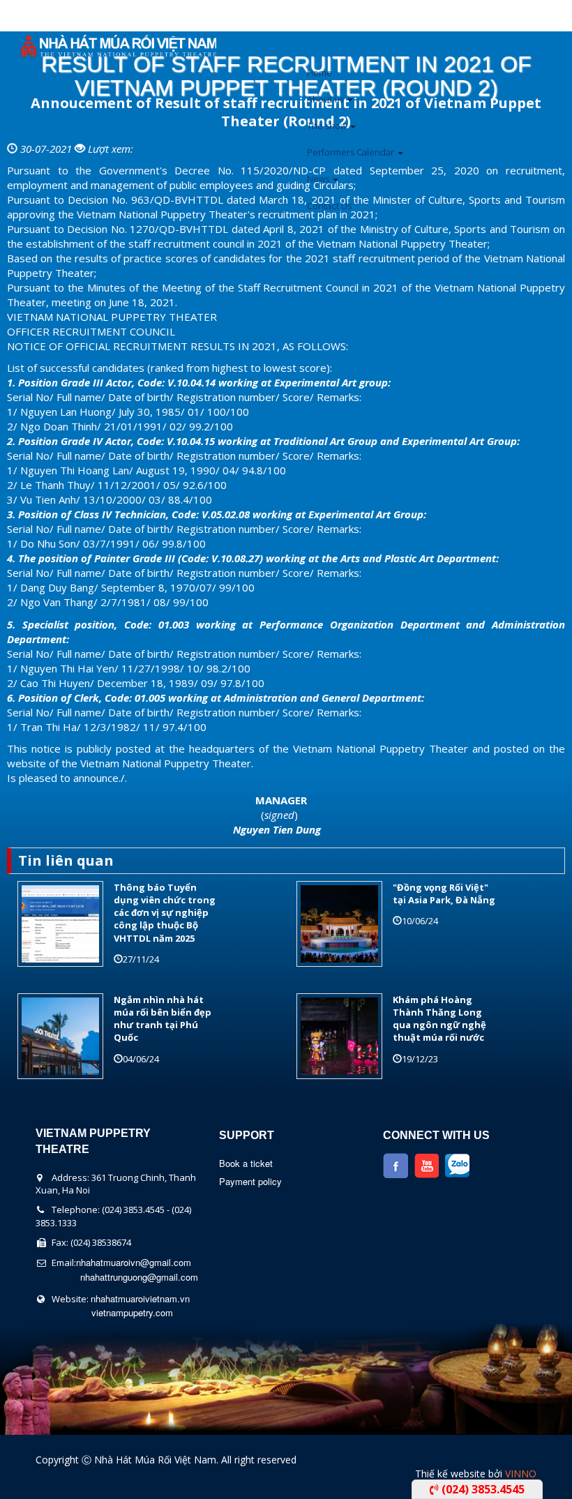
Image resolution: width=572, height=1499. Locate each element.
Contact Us (329, 205)
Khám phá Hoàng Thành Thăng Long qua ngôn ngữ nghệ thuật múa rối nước (439, 1018)
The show (328, 125)
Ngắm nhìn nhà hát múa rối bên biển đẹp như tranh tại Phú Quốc (162, 1018)
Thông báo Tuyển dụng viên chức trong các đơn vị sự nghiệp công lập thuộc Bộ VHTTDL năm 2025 (165, 912)
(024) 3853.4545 (482, 1489)
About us (326, 99)
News (319, 178)
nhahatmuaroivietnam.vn (140, 1298)
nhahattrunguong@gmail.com (139, 1276)
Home (319, 72)
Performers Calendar (351, 152)
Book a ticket (246, 1163)
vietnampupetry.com (132, 1312)
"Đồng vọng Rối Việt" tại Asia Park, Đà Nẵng (444, 893)
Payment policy (250, 1181)
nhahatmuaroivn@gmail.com (133, 1262)
